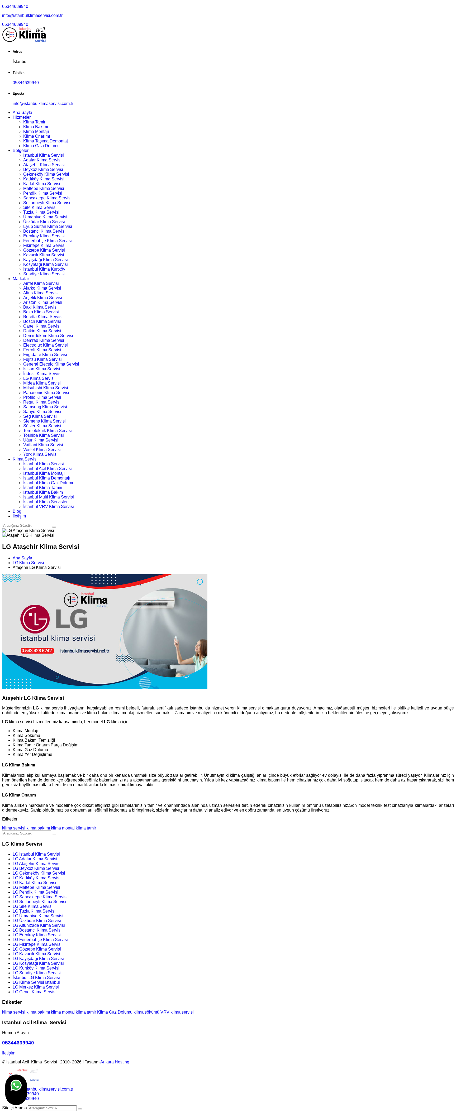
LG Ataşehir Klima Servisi (36, 863)
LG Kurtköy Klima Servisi (36, 968)
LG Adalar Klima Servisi (35, 859)
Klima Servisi (25, 459)
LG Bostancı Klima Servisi (37, 930)
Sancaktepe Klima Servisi (47, 198)
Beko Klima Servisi (41, 312)
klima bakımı (38, 828)
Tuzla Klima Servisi (41, 212)
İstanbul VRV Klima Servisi (48, 506)
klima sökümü (146, 1012)
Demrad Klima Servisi (43, 340)
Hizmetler (22, 117)
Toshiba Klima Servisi (43, 435)
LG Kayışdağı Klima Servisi (38, 958)
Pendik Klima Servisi (42, 193)
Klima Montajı (36, 131)
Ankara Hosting (114, 1062)
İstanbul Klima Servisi (43, 155)
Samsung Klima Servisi (45, 407)
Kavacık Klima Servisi (43, 255)
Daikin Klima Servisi (42, 331)
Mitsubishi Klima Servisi (45, 388)
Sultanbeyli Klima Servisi (46, 202)
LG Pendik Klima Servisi (35, 892)
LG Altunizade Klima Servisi (39, 925)
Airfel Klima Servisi (41, 283)
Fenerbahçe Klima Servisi (47, 240)
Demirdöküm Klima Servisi (48, 335)
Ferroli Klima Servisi (42, 350)
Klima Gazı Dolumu (41, 145)
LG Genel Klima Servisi (34, 992)
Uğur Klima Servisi (40, 440)
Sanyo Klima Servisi (42, 411)
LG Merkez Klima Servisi (36, 987)
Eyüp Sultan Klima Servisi (47, 226)
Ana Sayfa (22, 112)
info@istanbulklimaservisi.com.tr (32, 15)
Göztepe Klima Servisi (44, 250)
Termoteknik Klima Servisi (47, 430)
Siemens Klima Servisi (44, 421)
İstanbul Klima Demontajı (46, 478)
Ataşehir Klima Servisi (44, 164)
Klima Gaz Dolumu (114, 1012)
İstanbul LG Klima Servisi (36, 977)
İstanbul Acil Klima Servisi (47, 468)
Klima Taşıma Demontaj (45, 141)
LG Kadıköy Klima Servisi (36, 878)
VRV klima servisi (177, 1012)
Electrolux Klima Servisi (45, 345)
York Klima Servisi (40, 454)
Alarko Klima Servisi (42, 288)
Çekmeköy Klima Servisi (46, 174)
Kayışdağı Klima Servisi (45, 259)
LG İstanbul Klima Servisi (36, 854)
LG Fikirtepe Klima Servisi (37, 944)
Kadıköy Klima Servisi (43, 179)
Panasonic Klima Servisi (46, 392)
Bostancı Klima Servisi (44, 231)
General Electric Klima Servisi (51, 364)
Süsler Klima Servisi (42, 426)
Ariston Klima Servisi (42, 302)
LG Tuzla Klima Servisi (34, 911)
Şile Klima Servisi (39, 207)
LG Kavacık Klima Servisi (36, 954)
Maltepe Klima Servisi (43, 188)
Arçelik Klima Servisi (42, 297)
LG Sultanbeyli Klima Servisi (39, 901)
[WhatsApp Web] (16, 1089)
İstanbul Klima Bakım (43, 492)
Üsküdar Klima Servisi (44, 221)
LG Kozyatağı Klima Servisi (38, 963)
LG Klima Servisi (39, 378)
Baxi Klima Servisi (40, 307)
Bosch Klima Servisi (42, 321)
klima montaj (63, 828)
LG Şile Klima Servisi (33, 906)
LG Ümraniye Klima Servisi (38, 916)
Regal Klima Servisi (41, 402)
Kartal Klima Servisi (41, 183)
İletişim (19, 516)
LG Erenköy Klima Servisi (37, 935)
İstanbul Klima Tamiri (42, 487)
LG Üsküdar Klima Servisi (37, 920)
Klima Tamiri (34, 122)
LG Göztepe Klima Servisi (37, 949)
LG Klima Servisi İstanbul (36, 982)
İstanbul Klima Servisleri (46, 502)
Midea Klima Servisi (42, 383)
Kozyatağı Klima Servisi (45, 264)
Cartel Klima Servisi (41, 326)
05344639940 (15, 6)
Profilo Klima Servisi (42, 397)
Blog (17, 511)
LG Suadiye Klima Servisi (37, 973)
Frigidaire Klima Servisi (45, 354)
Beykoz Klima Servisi (43, 169)
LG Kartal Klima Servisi (34, 882)
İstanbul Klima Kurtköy (44, 269)
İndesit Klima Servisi (42, 373)
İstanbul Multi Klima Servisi (48, 497)
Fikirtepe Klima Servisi (44, 245)
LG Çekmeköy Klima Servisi (39, 873)
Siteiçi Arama (14, 1108)
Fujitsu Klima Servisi (42, 359)
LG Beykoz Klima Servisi (36, 868)
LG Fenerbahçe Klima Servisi (40, 939)
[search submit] (80, 1109)
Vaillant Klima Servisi (43, 445)
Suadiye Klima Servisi (44, 274)
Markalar (21, 278)
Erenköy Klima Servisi (44, 236)
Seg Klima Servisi (40, 416)
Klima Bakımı (35, 126)
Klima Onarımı (36, 136)
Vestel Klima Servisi (42, 449)
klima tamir (86, 828)
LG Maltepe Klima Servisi (36, 887)
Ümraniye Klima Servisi (45, 217)
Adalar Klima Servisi (42, 160)
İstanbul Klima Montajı (44, 473)
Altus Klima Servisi (41, 293)
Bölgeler (20, 150)
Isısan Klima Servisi (41, 369)
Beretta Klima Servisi (43, 316)
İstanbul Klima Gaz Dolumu (48, 483)
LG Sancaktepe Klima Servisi (40, 897)
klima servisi (13, 828)
